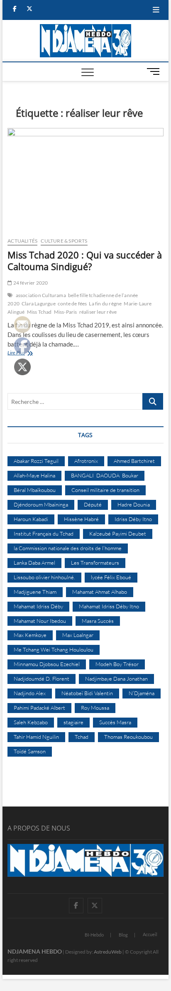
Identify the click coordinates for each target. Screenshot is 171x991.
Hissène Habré (81, 519)
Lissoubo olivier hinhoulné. (44, 577)
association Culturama (41, 295)
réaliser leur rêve (98, 312)
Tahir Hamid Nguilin (36, 736)
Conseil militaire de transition (105, 490)
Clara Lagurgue (39, 303)
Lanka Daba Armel (34, 562)
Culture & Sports (64, 241)
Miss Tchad (39, 312)
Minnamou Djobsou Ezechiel (47, 664)
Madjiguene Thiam (35, 591)
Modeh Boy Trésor (117, 664)
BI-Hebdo (94, 934)
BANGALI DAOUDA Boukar (104, 475)
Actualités (22, 241)
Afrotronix (86, 460)
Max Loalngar (77, 635)
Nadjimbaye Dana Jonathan (116, 678)
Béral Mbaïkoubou (35, 490)
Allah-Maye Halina (34, 475)
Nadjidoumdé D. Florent (41, 678)
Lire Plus (25, 353)
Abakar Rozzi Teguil (36, 460)
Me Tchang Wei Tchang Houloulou (53, 649)
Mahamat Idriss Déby (38, 606)
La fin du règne (105, 303)
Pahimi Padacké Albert (39, 707)
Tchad (81, 736)
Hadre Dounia (133, 504)
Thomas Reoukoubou (128, 736)
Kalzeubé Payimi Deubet (117, 533)
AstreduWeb (108, 952)
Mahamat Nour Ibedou (40, 620)
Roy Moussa (95, 707)
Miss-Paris (65, 312)
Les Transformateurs (95, 562)
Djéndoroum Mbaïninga (41, 504)
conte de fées (72, 303)
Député (93, 504)
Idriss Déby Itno (133, 519)
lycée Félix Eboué (111, 577)
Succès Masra (115, 722)
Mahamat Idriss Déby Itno (109, 606)
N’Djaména (141, 693)
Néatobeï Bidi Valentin (87, 693)
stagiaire (73, 722)
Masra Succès (98, 620)
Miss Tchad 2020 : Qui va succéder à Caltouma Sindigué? (84, 260)
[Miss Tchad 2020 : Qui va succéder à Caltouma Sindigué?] (85, 179)
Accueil (150, 934)
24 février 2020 (30, 283)
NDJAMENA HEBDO (34, 951)
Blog (123, 934)
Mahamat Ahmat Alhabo (99, 591)
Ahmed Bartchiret (134, 460)
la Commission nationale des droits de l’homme (68, 548)
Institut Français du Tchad (43, 533)
